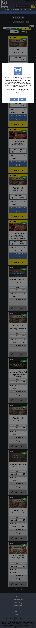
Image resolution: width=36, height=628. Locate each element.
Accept (14, 99)
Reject (22, 99)
